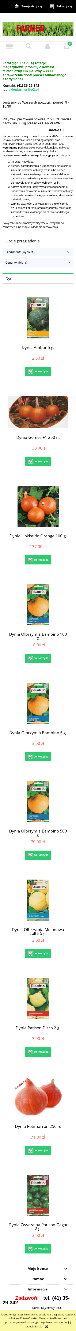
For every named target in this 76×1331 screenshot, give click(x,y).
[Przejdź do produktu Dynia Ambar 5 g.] (38, 317)
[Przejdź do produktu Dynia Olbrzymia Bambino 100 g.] (38, 604)
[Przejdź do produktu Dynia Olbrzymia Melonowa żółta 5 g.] (38, 900)
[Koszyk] (66, 46)
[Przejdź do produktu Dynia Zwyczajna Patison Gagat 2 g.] (38, 1195)
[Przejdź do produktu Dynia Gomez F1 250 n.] (38, 412)
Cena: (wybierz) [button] (16, 262)
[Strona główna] (38, 27)
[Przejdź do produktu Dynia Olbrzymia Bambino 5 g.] (38, 703)
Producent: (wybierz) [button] (19, 252)
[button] (9, 46)
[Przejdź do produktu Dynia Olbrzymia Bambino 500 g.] (38, 801)
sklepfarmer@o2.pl (23, 89)
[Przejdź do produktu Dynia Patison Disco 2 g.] (38, 998)
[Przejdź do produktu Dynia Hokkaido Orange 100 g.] (38, 506)
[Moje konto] (47, 46)
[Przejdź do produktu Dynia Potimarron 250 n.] (38, 1096)
